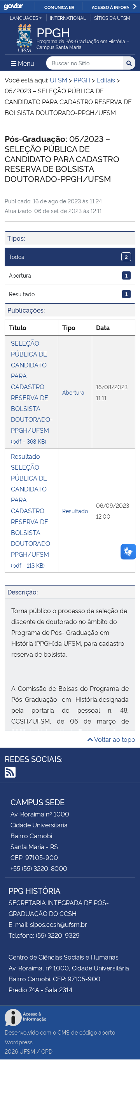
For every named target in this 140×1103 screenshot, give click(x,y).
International (68, 17)
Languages (24, 17)
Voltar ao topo (114, 739)
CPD (46, 1051)
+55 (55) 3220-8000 (38, 868)
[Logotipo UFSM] (24, 35)
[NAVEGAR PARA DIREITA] (134, 6)
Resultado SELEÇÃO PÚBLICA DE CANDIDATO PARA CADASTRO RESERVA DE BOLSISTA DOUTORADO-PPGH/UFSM (32, 510)
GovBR (13, 6)
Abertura (68, 275)
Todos (68, 256)
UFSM (27, 1051)
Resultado (68, 293)
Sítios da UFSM (112, 17)
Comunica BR (59, 7)
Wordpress (19, 1041)
